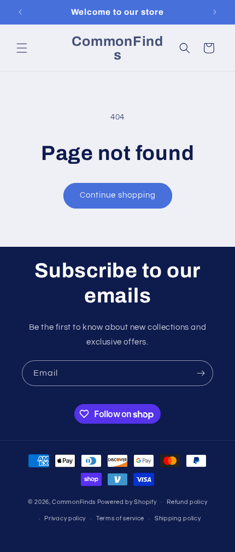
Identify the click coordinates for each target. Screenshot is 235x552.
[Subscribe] (201, 373)
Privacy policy (65, 518)
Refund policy (187, 502)
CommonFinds (74, 501)
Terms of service (120, 518)
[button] (22, 48)
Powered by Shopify (127, 501)
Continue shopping (118, 195)
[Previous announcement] (20, 12)
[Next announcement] (215, 12)
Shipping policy (178, 518)
